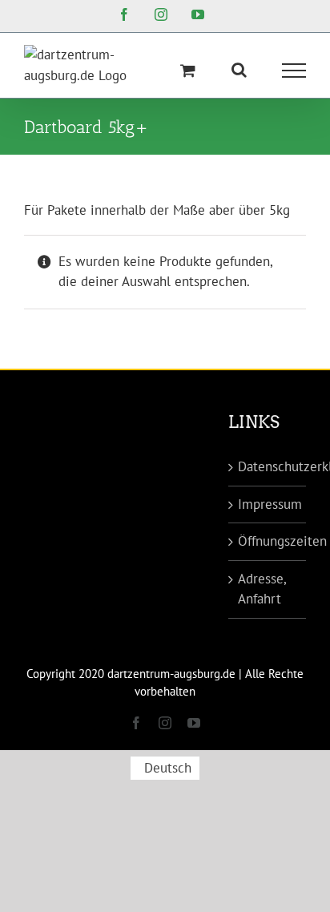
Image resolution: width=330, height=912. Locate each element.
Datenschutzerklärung (268, 466)
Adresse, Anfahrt (262, 589)
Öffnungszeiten (268, 541)
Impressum (268, 504)
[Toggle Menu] (294, 70)
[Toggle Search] (239, 70)
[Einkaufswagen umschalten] (187, 70)
